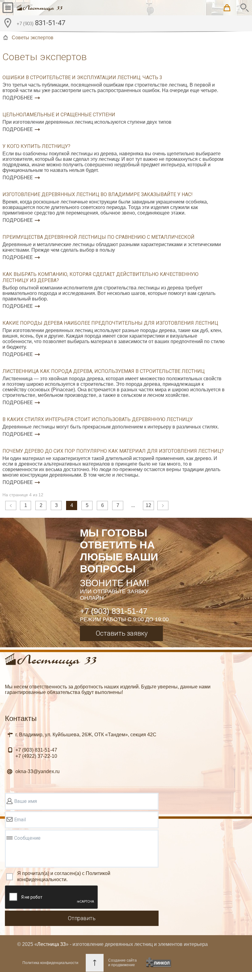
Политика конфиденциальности (50, 963)
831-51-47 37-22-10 (36, 753)
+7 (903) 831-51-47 (113, 611)
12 (148, 505)
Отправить (82, 918)
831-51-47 (41, 23)
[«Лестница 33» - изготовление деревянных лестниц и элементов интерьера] (40, 7)
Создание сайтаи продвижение (122, 962)
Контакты (21, 718)
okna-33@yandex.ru (37, 771)
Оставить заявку (122, 633)
